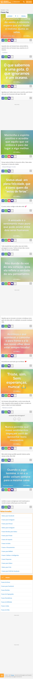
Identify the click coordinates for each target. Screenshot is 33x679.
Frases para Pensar (7, 524)
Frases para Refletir (7, 551)
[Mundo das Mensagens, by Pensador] (8, 2)
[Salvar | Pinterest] (9, 40)
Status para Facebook (8, 516)
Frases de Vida (5, 610)
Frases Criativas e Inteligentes (10, 555)
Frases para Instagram (8, 520)
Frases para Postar (7, 535)
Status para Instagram (8, 528)
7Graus (12, 675)
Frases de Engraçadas (7, 594)
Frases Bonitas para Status (9, 531)
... (30, 40)
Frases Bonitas (5, 590)
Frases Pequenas (6, 559)
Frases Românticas (6, 598)
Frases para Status (7, 563)
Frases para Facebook (7, 586)
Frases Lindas (5, 606)
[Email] (15, 40)
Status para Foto (6, 567)
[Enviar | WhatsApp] (6, 40)
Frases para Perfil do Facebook (10, 571)
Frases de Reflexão (6, 602)
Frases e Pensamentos (8, 547)
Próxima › (23, 16)
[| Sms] (12, 40)
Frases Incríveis (6, 543)
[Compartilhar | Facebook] (3, 40)
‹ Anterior (9, 16)
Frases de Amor (5, 582)
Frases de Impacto (7, 539)
